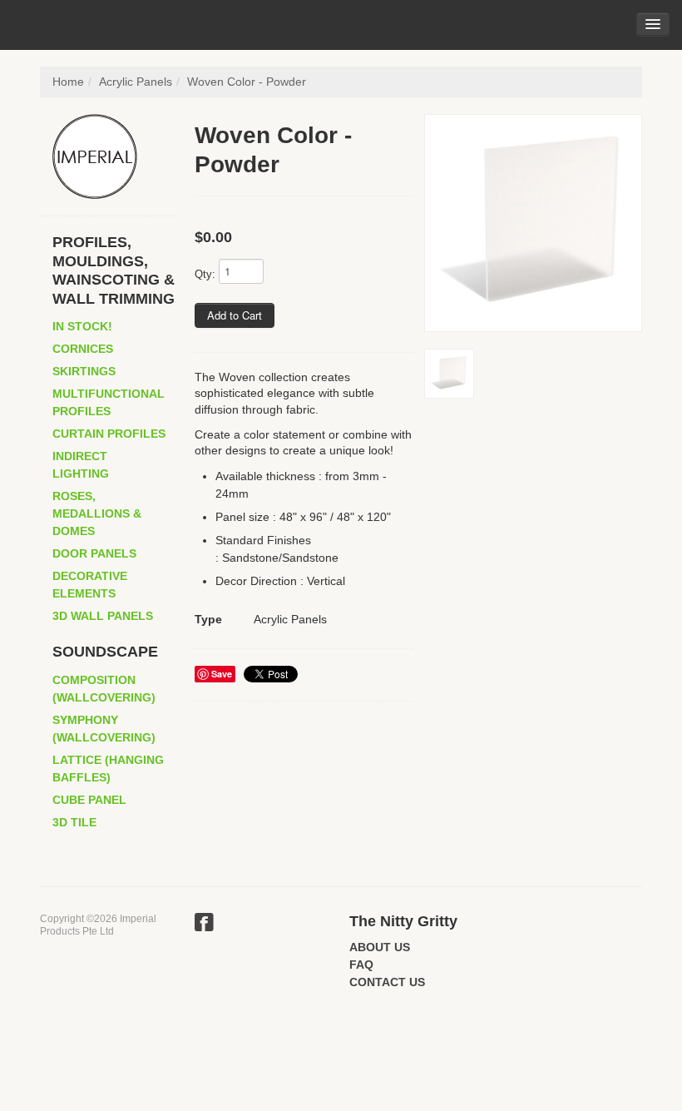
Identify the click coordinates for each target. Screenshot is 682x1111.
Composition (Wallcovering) (104, 688)
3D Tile (74, 822)
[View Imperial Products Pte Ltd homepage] (115, 156)
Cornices (82, 348)
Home (68, 81)
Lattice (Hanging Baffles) (108, 768)
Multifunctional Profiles (108, 402)
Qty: (205, 274)
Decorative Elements (89, 584)
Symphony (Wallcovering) (104, 728)
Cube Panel (89, 799)
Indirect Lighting (80, 464)
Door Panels (94, 553)
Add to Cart (234, 315)
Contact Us (387, 982)
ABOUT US (379, 947)
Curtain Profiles (109, 433)
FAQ (361, 964)
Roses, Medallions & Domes (96, 513)
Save (221, 673)
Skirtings (84, 371)
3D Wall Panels (102, 615)
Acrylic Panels (135, 81)
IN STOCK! (82, 326)
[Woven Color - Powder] (533, 223)
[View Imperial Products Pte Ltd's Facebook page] (204, 924)
